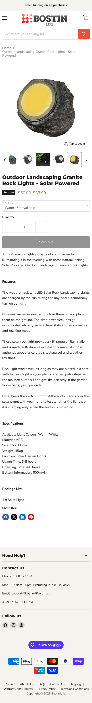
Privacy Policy (47, 689)
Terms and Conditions (75, 689)
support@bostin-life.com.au (30, 593)
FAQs (41, 684)
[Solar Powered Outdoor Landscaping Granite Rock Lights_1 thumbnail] (43, 159)
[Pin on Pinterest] (31, 517)
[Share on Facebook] (5, 517)
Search (10, 684)
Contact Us (57, 684)
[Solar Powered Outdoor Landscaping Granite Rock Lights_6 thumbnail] (59, 159)
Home (6, 48)
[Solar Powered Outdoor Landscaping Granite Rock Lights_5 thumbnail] (27, 159)
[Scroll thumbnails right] (85, 160)
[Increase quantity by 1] (41, 227)
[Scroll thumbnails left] (5, 160)
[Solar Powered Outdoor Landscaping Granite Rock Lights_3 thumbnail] (74, 159)
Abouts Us (26, 684)
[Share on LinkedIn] (22, 517)
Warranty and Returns (18, 689)
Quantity (8, 217)
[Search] (84, 34)
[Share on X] (14, 517)
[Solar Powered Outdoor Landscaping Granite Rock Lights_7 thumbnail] (12, 159)
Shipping (75, 684)
